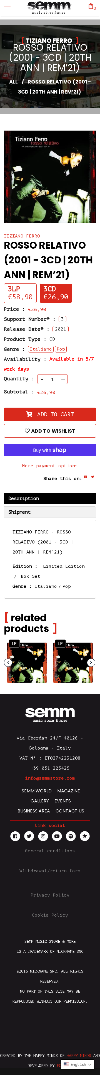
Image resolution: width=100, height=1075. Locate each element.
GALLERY (40, 801)
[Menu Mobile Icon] (7, 8)
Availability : (25, 359)
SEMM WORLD (37, 791)
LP (14, 643)
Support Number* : (30, 319)
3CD (49, 289)
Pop (66, 586)
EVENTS (62, 801)
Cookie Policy (50, 915)
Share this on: (62, 478)
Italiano (46, 586)
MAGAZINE (68, 791)
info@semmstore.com (50, 778)
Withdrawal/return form (50, 870)
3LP (14, 289)
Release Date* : (27, 329)
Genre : (14, 349)
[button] (77, 1064)
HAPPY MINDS (79, 1056)
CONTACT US (70, 811)
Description (23, 498)
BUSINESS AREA (34, 811)
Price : (14, 309)
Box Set (30, 576)
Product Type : (25, 339)
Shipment (19, 512)
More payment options (50, 465)
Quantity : (19, 378)
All (13, 81)
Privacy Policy (50, 895)
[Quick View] (38, 650)
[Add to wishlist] (38, 661)
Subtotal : (19, 392)
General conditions (50, 850)
